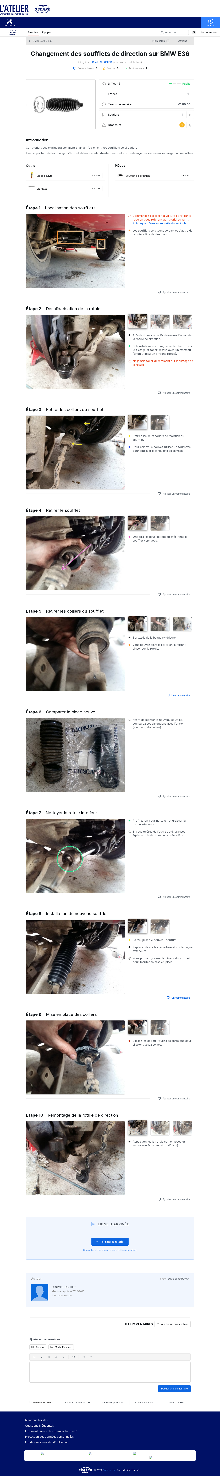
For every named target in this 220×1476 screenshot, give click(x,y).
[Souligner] (63, 1357)
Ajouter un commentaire (176, 292)
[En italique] (41, 1357)
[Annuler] (83, 1357)
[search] (162, 32)
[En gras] (34, 1357)
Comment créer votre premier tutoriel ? (50, 1431)
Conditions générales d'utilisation (47, 1442)
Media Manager (63, 1347)
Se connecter (209, 32)
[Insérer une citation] (73, 1357)
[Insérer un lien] (56, 1357)
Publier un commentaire (174, 1388)
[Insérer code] (49, 1357)
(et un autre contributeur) (127, 62)
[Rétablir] (90, 1357)
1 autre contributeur (177, 1278)
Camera (40, 1347)
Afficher (96, 175)
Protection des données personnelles (49, 1436)
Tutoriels (9, 25)
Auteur (36, 1278)
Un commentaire (180, 695)
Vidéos (210, 25)
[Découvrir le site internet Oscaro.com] (41, 14)
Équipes (47, 32)
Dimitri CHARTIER (102, 62)
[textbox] (110, 1372)
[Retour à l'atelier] (15, 14)
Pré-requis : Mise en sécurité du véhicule (159, 223)
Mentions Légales (36, 1420)
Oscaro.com (109, 1470)
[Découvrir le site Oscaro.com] (85, 1470)
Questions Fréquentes (39, 1425)
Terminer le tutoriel (112, 1241)
